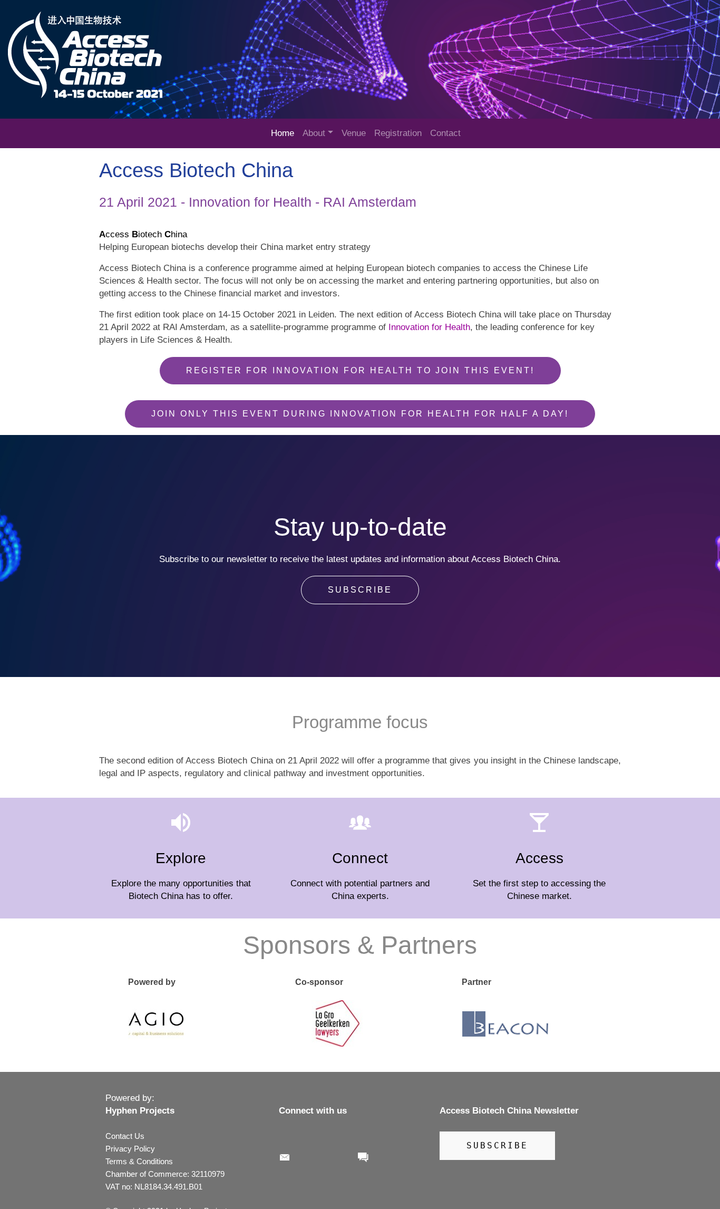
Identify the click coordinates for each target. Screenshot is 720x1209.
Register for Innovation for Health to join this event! (360, 370)
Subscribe (360, 589)
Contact (445, 133)
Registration (398, 133)
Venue (354, 133)
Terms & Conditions (140, 1161)
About (314, 133)
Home (282, 133)
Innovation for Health (429, 327)
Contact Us (124, 1135)
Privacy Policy (130, 1148)
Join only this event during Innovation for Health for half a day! (360, 413)
